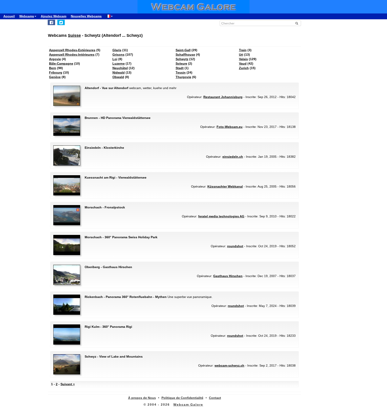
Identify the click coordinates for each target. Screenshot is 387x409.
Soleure (181, 63)
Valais (243, 59)
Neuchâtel (120, 68)
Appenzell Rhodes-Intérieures (72, 54)
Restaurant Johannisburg (223, 97)
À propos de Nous (142, 398)
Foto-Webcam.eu (230, 127)
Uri (241, 54)
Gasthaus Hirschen (228, 276)
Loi (114, 59)
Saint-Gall (183, 50)
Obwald (118, 77)
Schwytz (182, 59)
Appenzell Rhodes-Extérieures (72, 50)
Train (243, 50)
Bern (52, 68)
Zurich (244, 68)
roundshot (235, 246)
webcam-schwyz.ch (229, 365)
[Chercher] (296, 23)
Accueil (9, 16)
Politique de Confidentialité (182, 398)
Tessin (181, 72)
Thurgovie (183, 77)
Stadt (180, 68)
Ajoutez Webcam (53, 16)
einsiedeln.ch (232, 156)
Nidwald (118, 72)
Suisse (74, 35)
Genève (55, 77)
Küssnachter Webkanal (225, 186)
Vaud (243, 63)
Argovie (55, 59)
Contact (215, 398)
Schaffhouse (185, 54)
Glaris (116, 50)
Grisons (118, 54)
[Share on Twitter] (61, 22)
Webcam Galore (188, 404)
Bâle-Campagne (61, 63)
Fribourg (55, 72)
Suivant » (67, 384)
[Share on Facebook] (51, 22)
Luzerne (118, 63)
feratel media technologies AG (221, 216)
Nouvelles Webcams (86, 16)
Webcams (26, 16)
